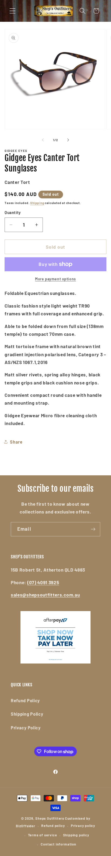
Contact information (58, 844)
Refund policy (53, 825)
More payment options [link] (55, 279)
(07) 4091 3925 (43, 582)
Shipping (37, 203)
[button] (12, 11)
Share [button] (16, 441)
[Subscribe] (93, 529)
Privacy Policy (26, 727)
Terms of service (42, 835)
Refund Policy (25, 700)
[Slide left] (43, 140)
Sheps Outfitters (49, 818)
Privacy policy (83, 825)
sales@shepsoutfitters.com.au (45, 594)
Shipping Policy (27, 713)
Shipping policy (76, 835)
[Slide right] (68, 140)
